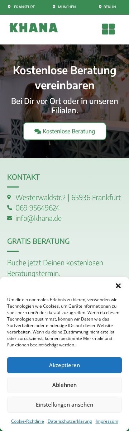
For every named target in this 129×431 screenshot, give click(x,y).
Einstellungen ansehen (64, 404)
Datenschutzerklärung (70, 421)
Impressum (107, 421)
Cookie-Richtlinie (27, 421)
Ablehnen (64, 384)
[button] (118, 285)
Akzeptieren (64, 365)
